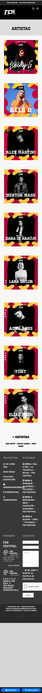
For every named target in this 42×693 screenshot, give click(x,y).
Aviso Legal (32, 609)
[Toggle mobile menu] (38, 8)
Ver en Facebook (13, 565)
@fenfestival (12, 492)
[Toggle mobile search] (33, 8)
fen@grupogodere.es (14, 487)
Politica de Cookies (30, 610)
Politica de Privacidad (14, 610)
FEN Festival (10, 544)
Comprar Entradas (28, 607)
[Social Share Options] (4, 566)
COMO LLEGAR (32, 690)
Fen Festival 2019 (14, 607)
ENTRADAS (11, 690)
